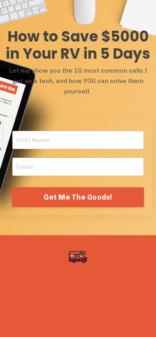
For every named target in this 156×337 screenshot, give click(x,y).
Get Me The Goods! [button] (78, 197)
